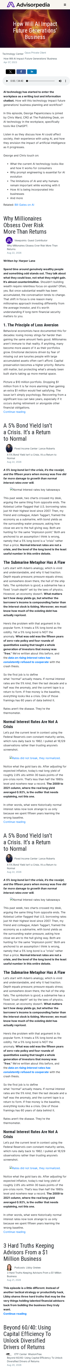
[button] (10, 71)
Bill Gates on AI (24, 204)
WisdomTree (35, 1354)
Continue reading (14, 411)
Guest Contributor (37, 240)
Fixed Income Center (26, 448)
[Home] (28, 4)
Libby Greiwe (33, 1267)
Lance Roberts (47, 448)
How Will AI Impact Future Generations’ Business (30, 58)
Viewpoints (20, 240)
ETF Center (20, 1354)
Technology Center (12, 53)
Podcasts (19, 1267)
